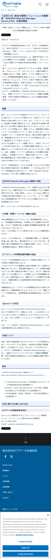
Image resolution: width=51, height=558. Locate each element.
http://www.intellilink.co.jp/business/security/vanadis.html (22, 375)
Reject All (25, 548)
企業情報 (5, 487)
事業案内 (5, 470)
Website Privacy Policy (24, 535)
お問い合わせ (7, 492)
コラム (5, 476)
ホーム (5, 10)
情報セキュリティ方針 (9, 509)
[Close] (48, 515)
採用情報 (5, 481)
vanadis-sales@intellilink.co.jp (20, 424)
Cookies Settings (25, 541)
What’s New (11, 10)
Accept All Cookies (25, 554)
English (5, 498)
